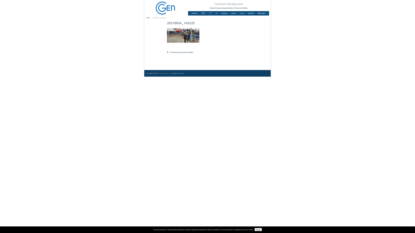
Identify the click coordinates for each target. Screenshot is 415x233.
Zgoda (258, 230)
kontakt (251, 13)
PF (210, 13)
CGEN (148, 18)
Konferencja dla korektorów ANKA (181, 52)
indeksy (194, 13)
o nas (242, 13)
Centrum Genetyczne (228, 3)
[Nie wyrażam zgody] (412, 230)
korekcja (224, 13)
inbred (233, 13)
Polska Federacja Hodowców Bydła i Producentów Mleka (229, 8)
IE (216, 13)
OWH (203, 13)
